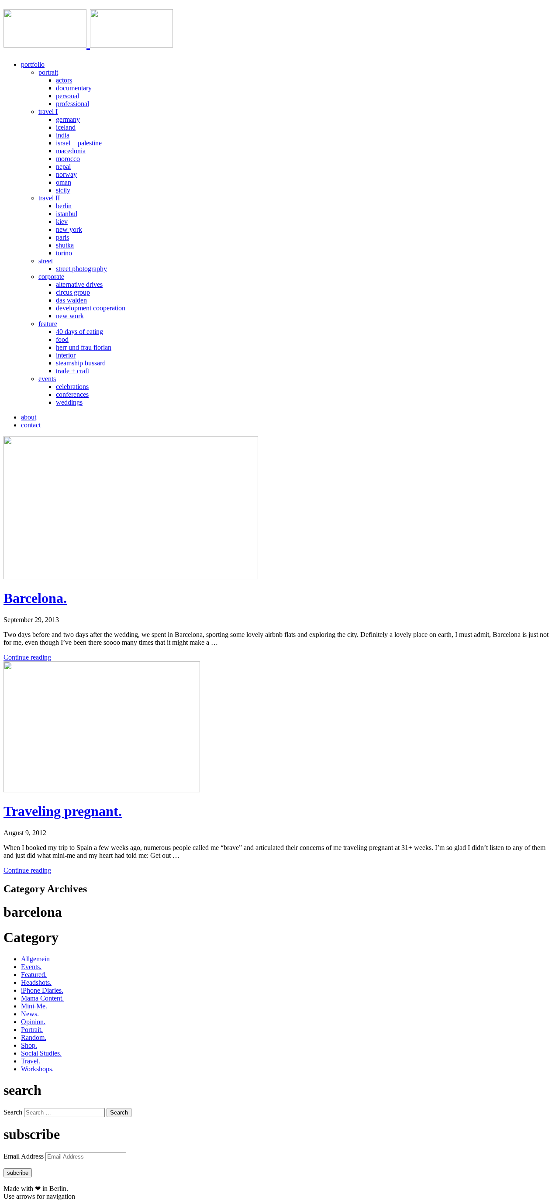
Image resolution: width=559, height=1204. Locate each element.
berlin (64, 206)
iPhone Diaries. (42, 990)
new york (69, 229)
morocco (68, 158)
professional (72, 103)
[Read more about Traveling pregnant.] (101, 790)
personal (67, 96)
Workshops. (37, 1069)
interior (66, 355)
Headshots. (36, 982)
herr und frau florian (83, 347)
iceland (66, 127)
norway (66, 174)
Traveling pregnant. (62, 811)
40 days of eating (79, 331)
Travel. (30, 1061)
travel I (48, 111)
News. (30, 1014)
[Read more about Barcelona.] (130, 577)
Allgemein (35, 959)
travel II (49, 198)
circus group (73, 292)
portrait (48, 72)
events (47, 378)
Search (12, 1112)
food (62, 339)
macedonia (71, 151)
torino (64, 253)
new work (70, 316)
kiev (62, 221)
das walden (71, 300)
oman (63, 182)
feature (47, 323)
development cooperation (90, 308)
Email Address (24, 1156)
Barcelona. (35, 598)
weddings (69, 402)
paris (62, 237)
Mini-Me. (34, 1006)
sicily (63, 190)
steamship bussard (81, 363)
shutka (65, 245)
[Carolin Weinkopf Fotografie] (88, 43)
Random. (33, 1037)
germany (68, 119)
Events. (31, 966)
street (45, 261)
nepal (63, 166)
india (62, 135)
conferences (72, 394)
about (28, 417)
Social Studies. (41, 1053)
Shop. (29, 1045)
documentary (74, 88)
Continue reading (27, 657)
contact (31, 425)
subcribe (17, 1173)
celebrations (72, 386)
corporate (51, 276)
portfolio (33, 64)
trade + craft (72, 371)
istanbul (66, 213)
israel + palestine (79, 143)
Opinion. (33, 1021)
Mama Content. (42, 998)
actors (64, 80)
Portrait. (32, 1029)
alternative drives (79, 284)
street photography (81, 268)
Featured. (34, 974)
